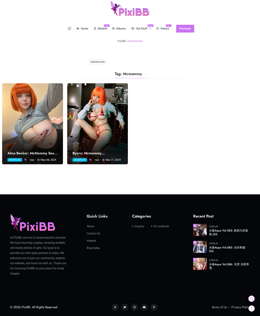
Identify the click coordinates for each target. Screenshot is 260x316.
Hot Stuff (143, 27)
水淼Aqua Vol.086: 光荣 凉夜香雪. (229, 266)
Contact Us (93, 233)
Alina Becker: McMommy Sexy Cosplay (31, 153)
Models (102, 27)
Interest (91, 240)
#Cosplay (14, 160)
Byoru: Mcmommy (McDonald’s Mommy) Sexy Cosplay (94, 153)
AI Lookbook (161, 226)
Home (84, 28)
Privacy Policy (240, 307)
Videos (164, 27)
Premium (185, 28)
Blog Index (93, 248)
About (90, 226)
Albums (120, 28)
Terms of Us (219, 307)
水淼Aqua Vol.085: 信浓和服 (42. (227, 249)
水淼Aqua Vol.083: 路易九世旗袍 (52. (228, 232)
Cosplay (139, 226)
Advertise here (97, 61)
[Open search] (251, 298)
